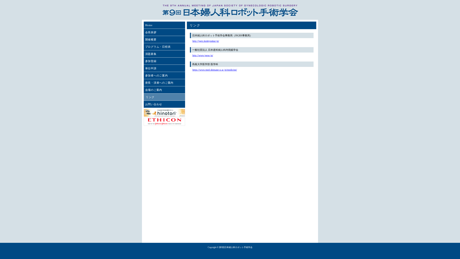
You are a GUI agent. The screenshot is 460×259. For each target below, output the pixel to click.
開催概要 (151, 39)
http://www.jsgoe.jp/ (202, 55)
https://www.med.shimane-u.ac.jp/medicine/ (214, 70)
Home (149, 25)
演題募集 (151, 54)
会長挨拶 (151, 32)
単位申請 (151, 68)
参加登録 (151, 61)
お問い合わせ (153, 104)
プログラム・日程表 (158, 46)
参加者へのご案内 (156, 75)
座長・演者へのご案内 (159, 82)
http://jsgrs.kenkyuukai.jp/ (205, 41)
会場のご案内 (153, 89)
